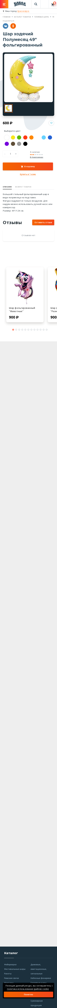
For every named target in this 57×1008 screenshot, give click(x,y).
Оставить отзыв (43, 222)
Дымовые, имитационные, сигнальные (39, 969)
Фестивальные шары (14, 969)
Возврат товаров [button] (23, 187)
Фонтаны (9, 982)
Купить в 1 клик (28, 174)
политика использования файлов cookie (28, 989)
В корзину (29, 166)
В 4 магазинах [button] (36, 157)
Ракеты (7, 973)
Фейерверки (10, 964)
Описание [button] (7, 187)
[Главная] (20, 3)
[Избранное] (45, 3)
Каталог (11, 953)
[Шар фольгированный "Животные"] (25, 285)
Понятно (28, 994)
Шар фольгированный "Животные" (22, 309)
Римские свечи (11, 978)
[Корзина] (53, 4)
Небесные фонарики (41, 978)
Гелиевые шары (38, 982)
